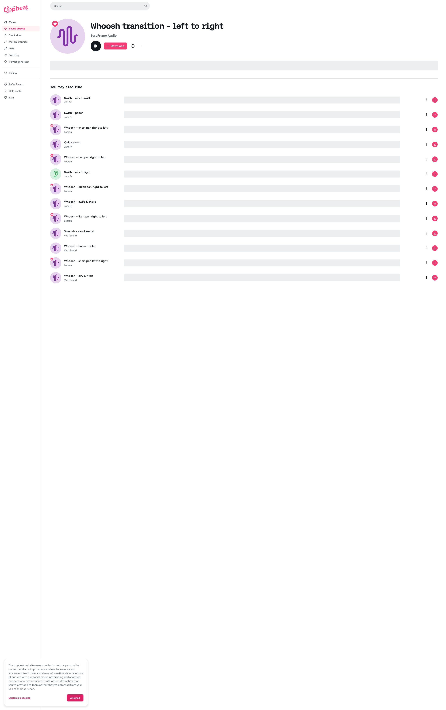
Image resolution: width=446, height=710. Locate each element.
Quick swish (72, 142)
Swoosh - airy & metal (79, 231)
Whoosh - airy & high (78, 276)
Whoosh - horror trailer (79, 246)
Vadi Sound (70, 235)
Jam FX (68, 117)
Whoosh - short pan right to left (86, 127)
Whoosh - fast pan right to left (85, 157)
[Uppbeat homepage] (20, 9)
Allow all (75, 697)
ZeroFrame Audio (104, 35)
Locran (68, 131)
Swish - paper (73, 113)
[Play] (96, 46)
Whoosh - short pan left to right (86, 261)
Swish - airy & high (77, 172)
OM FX (67, 102)
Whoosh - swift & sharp (80, 202)
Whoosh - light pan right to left (85, 216)
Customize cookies (19, 697)
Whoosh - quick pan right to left (86, 187)
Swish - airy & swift (77, 98)
